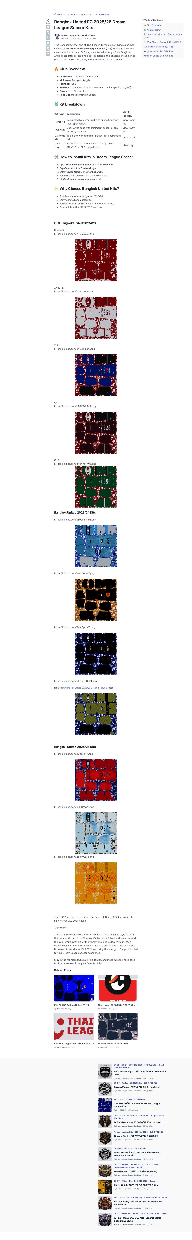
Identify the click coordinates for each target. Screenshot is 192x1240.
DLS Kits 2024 (128, 1115)
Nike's (161, 1115)
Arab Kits (126, 1214)
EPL (131, 1148)
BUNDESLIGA (136, 1083)
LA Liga (153, 1115)
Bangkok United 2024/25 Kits (158, 55)
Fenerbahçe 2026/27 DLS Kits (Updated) (135, 1171)
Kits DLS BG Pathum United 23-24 (71, 1005)
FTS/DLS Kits (150, 1065)
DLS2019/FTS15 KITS (141, 1197)
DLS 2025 (126, 1197)
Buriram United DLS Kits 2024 (113, 1043)
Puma (131, 1167)
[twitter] (48, 32)
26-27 (124, 1065)
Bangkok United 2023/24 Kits (158, 51)
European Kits (120, 1167)
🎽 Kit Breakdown (152, 30)
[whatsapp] (48, 37)
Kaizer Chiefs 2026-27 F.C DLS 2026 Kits (136, 1185)
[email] (48, 54)
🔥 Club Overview (152, 25)
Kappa (152, 1181)
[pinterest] (48, 48)
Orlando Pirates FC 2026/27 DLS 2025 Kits (136, 1136)
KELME (161, 1065)
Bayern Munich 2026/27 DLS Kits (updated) (137, 1087)
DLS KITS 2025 (135, 1065)
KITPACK (141, 1099)
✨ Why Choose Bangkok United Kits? (162, 42)
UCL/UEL (140, 1167)
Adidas (125, 1083)
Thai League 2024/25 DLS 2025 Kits (116, 1005)
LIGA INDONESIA (121, 1067)
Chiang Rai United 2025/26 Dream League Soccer (88, 687)
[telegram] (48, 43)
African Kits (127, 1132)
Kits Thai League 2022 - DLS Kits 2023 (74, 1043)
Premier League (160, 1197)
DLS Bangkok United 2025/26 (158, 46)
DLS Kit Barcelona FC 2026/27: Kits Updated (137, 1122)
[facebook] (48, 27)
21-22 (116, 1065)
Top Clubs (118, 1118)
